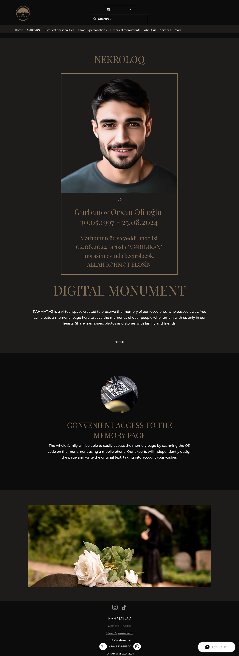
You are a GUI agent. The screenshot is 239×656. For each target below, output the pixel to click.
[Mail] (103, 646)
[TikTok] (124, 607)
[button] (119, 200)
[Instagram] (115, 607)
